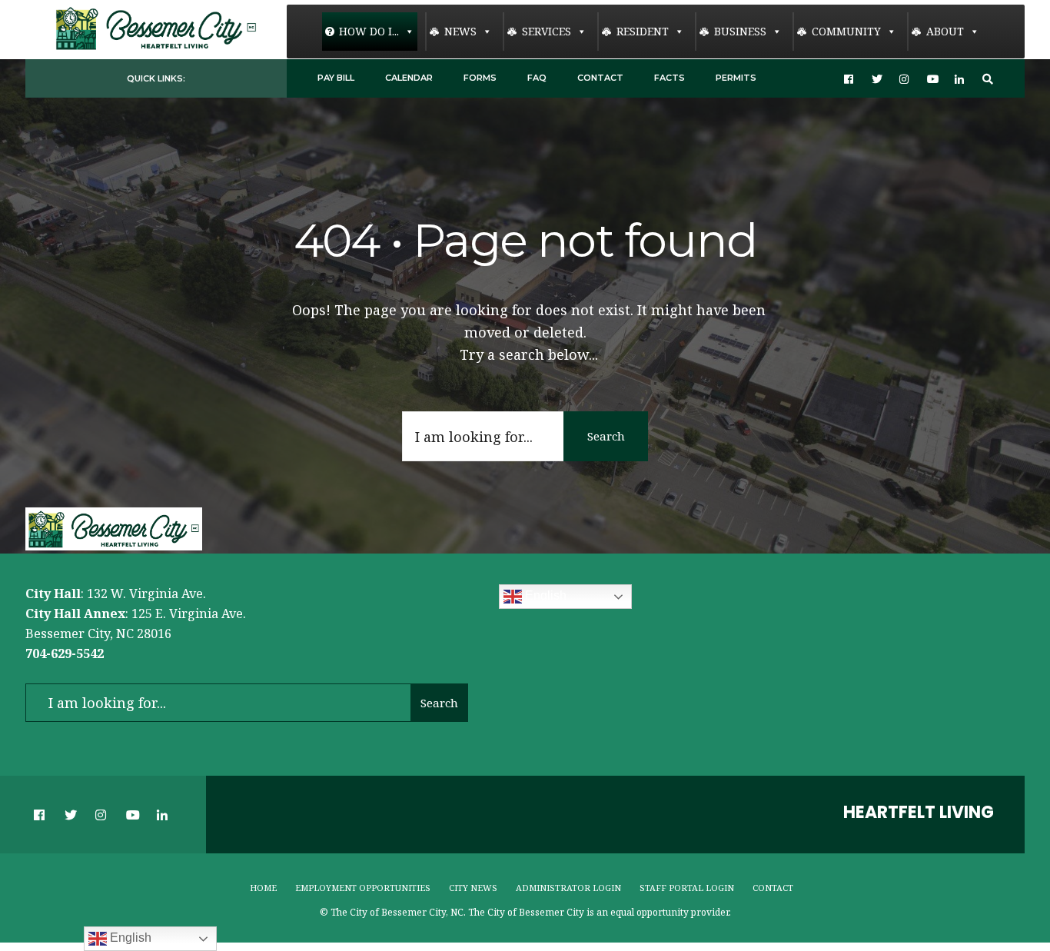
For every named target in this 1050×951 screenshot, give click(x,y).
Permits (736, 77)
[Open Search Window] (988, 78)
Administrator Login (568, 887)
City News (473, 887)
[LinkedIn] (960, 78)
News (460, 31)
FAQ (537, 77)
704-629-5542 (64, 653)
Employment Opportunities (362, 887)
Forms (480, 77)
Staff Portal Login (687, 887)
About (945, 31)
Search (606, 436)
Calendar (409, 77)
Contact (600, 77)
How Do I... (369, 31)
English (544, 596)
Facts (669, 77)
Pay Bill (335, 77)
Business (740, 31)
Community (846, 31)
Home (263, 887)
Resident (642, 31)
